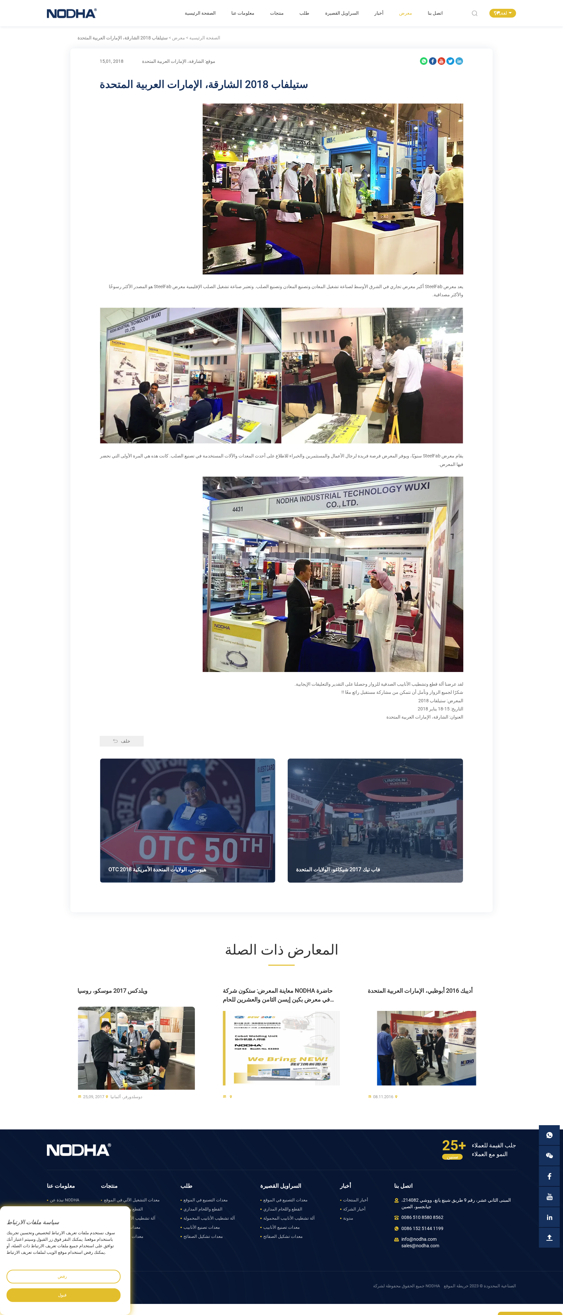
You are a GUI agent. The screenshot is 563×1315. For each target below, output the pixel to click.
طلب (304, 13)
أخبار (378, 13)
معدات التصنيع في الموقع (205, 1199)
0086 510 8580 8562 (422, 1217)
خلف (125, 741)
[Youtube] (441, 61)
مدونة (348, 1218)
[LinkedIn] (459, 61)
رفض (62, 1276)
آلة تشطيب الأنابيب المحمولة (129, 1218)
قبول (62, 1295)
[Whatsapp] (424, 61)
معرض (405, 13)
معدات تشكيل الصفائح (123, 1236)
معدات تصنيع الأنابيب (122, 1227)
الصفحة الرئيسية (200, 13)
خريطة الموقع (456, 1285)
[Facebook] (433, 61)
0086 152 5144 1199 (422, 1228)
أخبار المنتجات (355, 1199)
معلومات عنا (242, 13)
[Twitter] (450, 61)
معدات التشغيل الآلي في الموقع (132, 1199)
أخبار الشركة (354, 1209)
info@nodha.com (419, 1239)
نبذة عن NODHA (64, 1199)
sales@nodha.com (420, 1246)
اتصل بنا (435, 13)
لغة (504, 13)
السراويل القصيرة (342, 13)
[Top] (549, 1237)
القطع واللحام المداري (123, 1209)
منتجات (277, 13)
